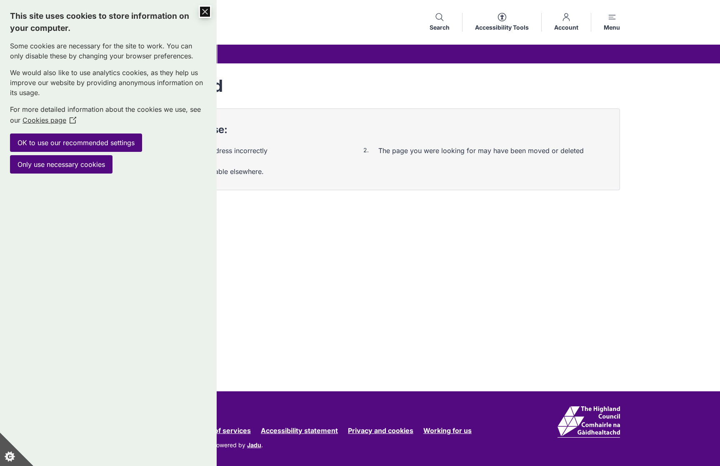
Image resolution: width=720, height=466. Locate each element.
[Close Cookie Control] (205, 12)
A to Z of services (222, 430)
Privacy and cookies (380, 430)
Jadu (254, 444)
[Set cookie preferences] (16, 449)
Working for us (447, 430)
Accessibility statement (299, 430)
